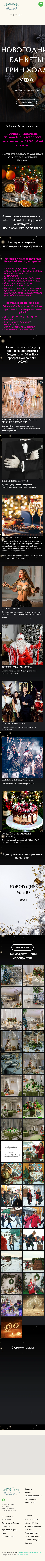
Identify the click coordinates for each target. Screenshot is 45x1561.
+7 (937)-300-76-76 (14, 15)
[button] (26, 834)
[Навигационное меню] (41, 4)
